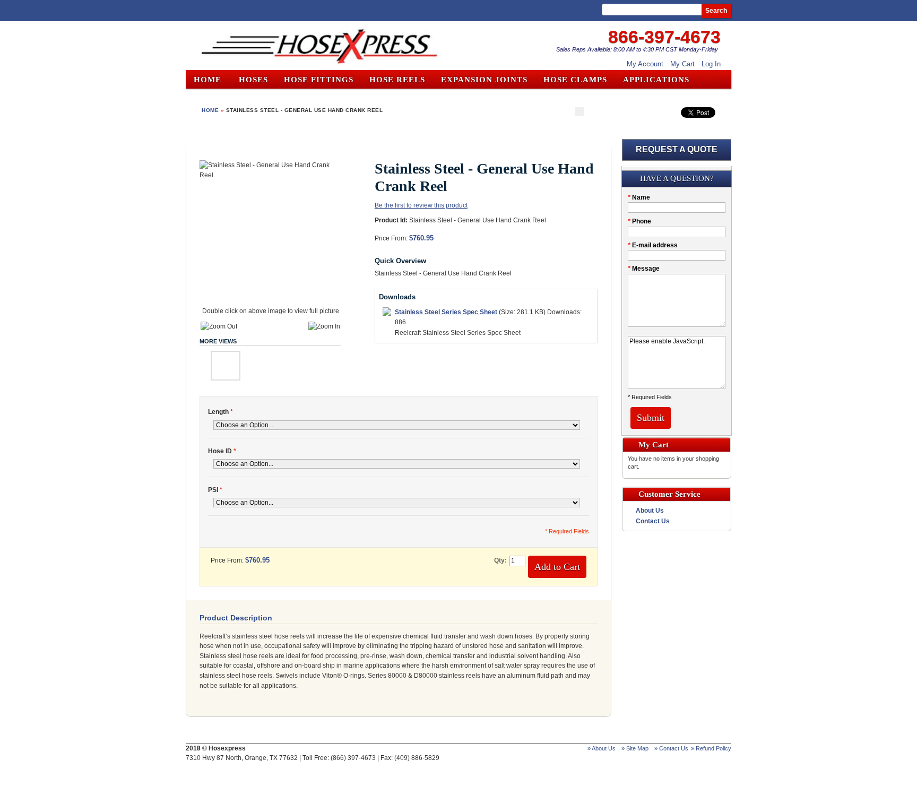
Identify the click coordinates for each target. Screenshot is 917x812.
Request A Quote (676, 149)
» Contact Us (671, 748)
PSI (215, 490)
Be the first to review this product (421, 205)
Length (220, 412)
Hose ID (222, 451)
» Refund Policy (711, 748)
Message (644, 268)
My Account (645, 64)
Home (207, 79)
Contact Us (653, 521)
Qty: (500, 560)
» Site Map (634, 748)
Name (639, 197)
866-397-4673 (664, 37)
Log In (711, 64)
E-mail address (653, 245)
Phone (639, 221)
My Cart (682, 64)
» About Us (601, 748)
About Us (650, 510)
